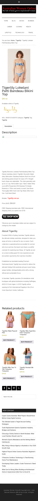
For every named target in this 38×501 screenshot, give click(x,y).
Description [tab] (8, 126)
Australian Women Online (19, 9)
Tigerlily (18, 40)
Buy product (9, 340)
